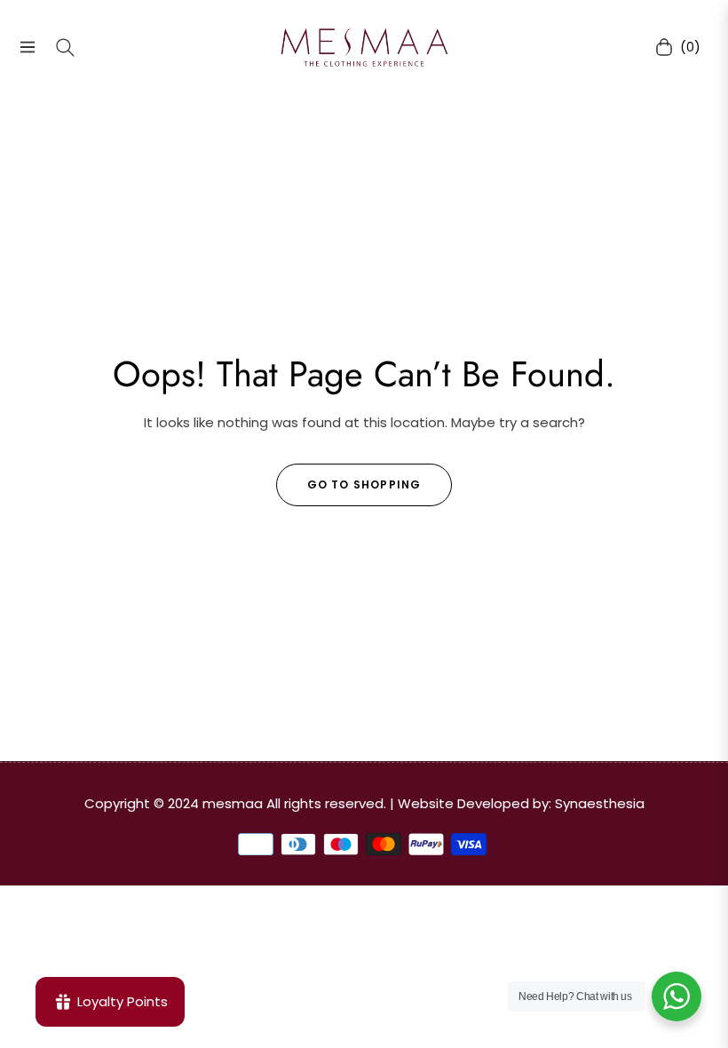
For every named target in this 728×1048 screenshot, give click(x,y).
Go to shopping (364, 484)
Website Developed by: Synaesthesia (521, 803)
